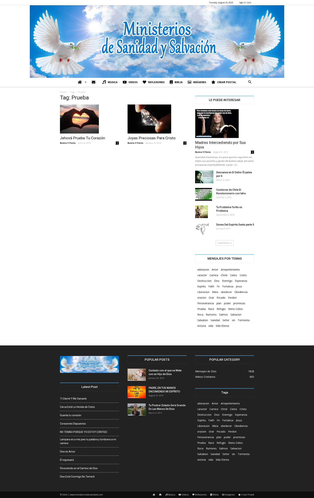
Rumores (211, 314)
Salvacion (235, 314)
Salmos (223, 314)
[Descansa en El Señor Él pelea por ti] (204, 177)
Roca (200, 314)
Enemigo (227, 280)
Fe (218, 286)
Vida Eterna (222, 325)
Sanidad (215, 320)
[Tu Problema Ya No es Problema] (201, 211)
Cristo (243, 275)
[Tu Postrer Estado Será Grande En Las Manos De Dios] (137, 409)
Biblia (179, 82)
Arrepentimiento (230, 269)
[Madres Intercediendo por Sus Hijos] (224, 123)
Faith (211, 286)
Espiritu (201, 286)
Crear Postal (226, 82)
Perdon (232, 297)
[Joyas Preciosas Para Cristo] (157, 119)
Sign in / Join (245, 2)
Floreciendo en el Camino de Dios (79, 468)
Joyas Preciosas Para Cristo (152, 138)
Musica (113, 82)
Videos (133, 82)
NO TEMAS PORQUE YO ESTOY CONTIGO (83, 432)
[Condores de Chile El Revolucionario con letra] (203, 194)
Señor (225, 320)
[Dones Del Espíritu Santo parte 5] (202, 229)
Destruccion (204, 280)
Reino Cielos (235, 309)
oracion (201, 297)
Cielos (233, 275)
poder (227, 303)
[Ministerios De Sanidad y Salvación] (157, 41)
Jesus (239, 286)
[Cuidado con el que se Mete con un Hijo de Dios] (137, 375)
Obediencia (240, 292)
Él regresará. (67, 459)
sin (233, 320)
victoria (201, 325)
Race (211, 309)
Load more (223, 242)
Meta (215, 292)
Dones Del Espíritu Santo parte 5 (235, 224)
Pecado (221, 297)
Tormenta (243, 320)
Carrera (214, 275)
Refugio (221, 309)
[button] (249, 82)
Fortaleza (227, 286)
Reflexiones (156, 82)
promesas (239, 303)
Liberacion (203, 292)
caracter (202, 275)
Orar (211, 297)
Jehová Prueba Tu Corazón (82, 138)
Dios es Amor (67, 451)
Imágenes (199, 82)
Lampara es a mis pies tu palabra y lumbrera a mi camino (88, 441)
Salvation (202, 320)
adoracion (203, 269)
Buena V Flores (68, 143)
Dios (217, 280)
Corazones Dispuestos (73, 423)
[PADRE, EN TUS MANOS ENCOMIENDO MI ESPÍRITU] (137, 392)
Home (63, 92)
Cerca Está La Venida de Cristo (77, 406)
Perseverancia (205, 303)
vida (210, 325)
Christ (224, 275)
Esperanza (241, 280)
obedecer (226, 292)
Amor (215, 269)
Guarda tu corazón (70, 415)
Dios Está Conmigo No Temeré (77, 476)
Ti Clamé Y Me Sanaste (73, 398)
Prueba (201, 309)
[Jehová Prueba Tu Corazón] (89, 119)
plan (218, 303)
